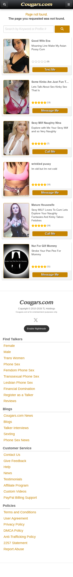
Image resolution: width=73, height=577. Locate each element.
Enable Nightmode (36, 328)
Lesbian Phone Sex (18, 382)
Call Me (50, 151)
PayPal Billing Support (20, 497)
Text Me (50, 69)
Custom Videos (15, 491)
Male (7, 352)
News (8, 473)
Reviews (10, 401)
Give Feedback (15, 461)
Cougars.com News (18, 415)
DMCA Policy (13, 530)
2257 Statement (15, 543)
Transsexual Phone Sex (21, 376)
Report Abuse (14, 549)
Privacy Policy (14, 524)
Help (7, 467)
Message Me (50, 110)
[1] (62, 29)
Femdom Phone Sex (19, 370)
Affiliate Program (16, 485)
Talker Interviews (16, 428)
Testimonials (13, 479)
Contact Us (12, 455)
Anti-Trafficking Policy (20, 537)
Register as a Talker (18, 395)
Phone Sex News (16, 440)
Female (9, 346)
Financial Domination (19, 389)
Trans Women (14, 358)
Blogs (8, 422)
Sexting (9, 434)
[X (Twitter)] (36, 319)
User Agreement (16, 518)
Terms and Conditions (20, 512)
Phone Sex (12, 364)
